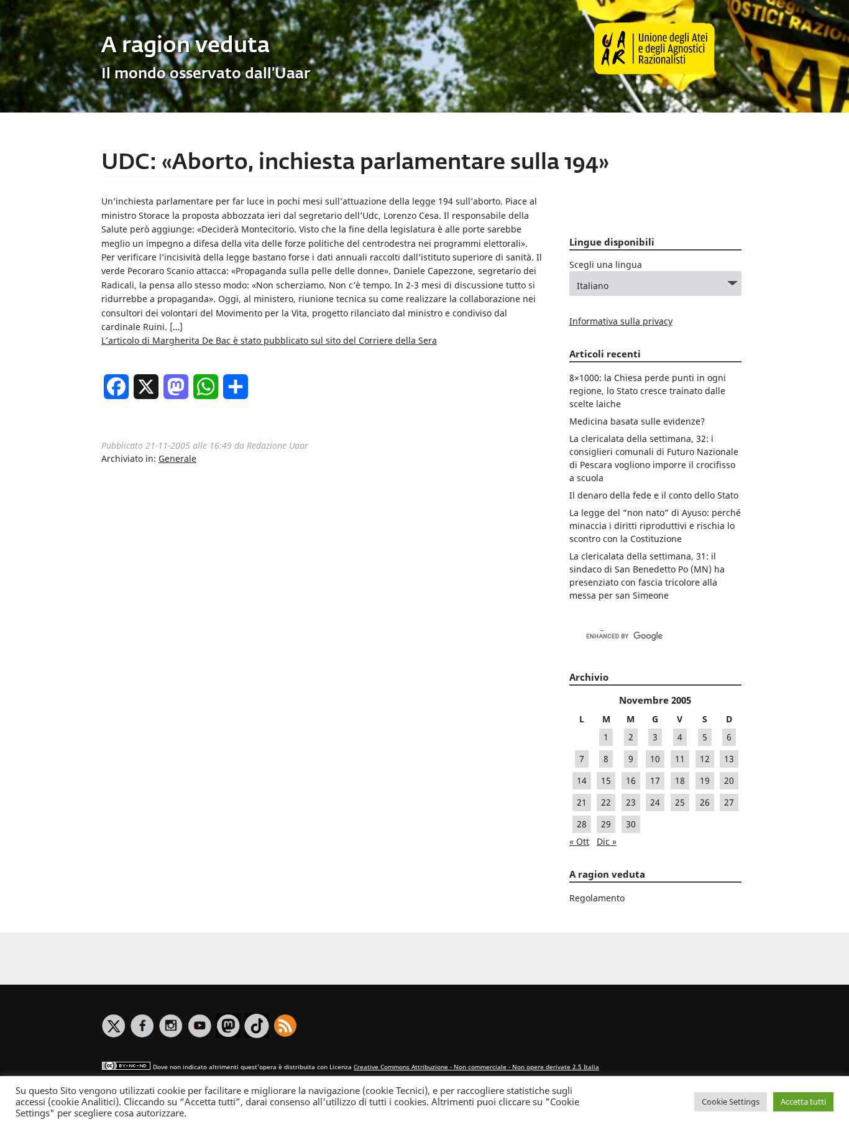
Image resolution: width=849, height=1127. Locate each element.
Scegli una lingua (605, 264)
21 (582, 802)
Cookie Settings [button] (731, 1101)
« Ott (579, 841)
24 (655, 802)
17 (655, 780)
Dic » (607, 841)
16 (631, 780)
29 (606, 824)
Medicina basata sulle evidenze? (637, 421)
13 (729, 759)
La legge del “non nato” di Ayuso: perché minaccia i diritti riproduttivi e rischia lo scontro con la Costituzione (655, 526)
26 (705, 802)
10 (655, 759)
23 (631, 802)
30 (631, 824)
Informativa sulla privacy (620, 321)
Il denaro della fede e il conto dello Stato (653, 495)
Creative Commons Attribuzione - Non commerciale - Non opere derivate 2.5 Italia (476, 1067)
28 (582, 824)
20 (729, 780)
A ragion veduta (185, 46)
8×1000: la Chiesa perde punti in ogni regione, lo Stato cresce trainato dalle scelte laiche (647, 391)
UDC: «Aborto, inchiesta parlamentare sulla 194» (355, 163)
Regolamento (597, 898)
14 (582, 780)
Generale (177, 458)
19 (705, 780)
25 (680, 802)
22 (606, 802)
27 (729, 802)
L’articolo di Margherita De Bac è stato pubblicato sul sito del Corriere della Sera (269, 340)
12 (705, 759)
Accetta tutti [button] (803, 1101)
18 (680, 780)
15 (606, 780)
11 (680, 759)
